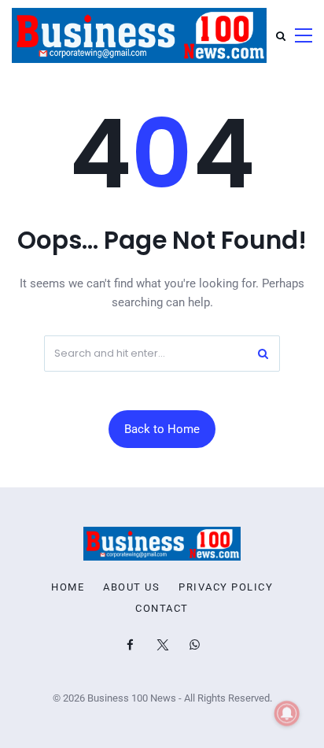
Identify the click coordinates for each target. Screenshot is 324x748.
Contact (162, 608)
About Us (131, 587)
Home (67, 587)
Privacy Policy (226, 587)
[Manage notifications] (287, 713)
